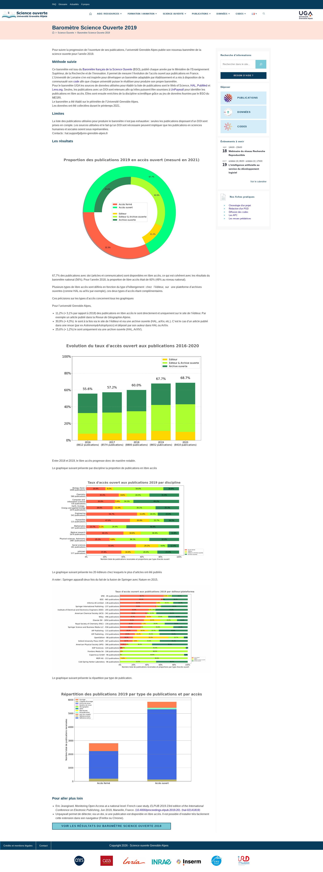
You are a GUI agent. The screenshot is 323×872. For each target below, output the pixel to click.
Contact (43, 845)
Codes (242, 126)
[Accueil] (53, 32)
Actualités (74, 4)
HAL (193, 85)
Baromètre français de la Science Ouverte (107, 69)
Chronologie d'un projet (240, 205)
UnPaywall (177, 89)
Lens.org (57, 89)
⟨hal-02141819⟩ (191, 810)
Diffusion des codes (238, 212)
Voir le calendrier (258, 181)
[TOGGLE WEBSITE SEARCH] (263, 14)
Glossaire (63, 4)
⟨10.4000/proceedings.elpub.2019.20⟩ (157, 810)
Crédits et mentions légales (18, 845)
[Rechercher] (260, 64)
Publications (247, 98)
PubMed (202, 85)
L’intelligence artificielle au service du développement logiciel (244, 169)
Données (243, 112)
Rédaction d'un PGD (238, 208)
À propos (85, 4)
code (76, 81)
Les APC (233, 215)
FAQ (54, 4)
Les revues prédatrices (240, 218)
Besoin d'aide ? (244, 75)
